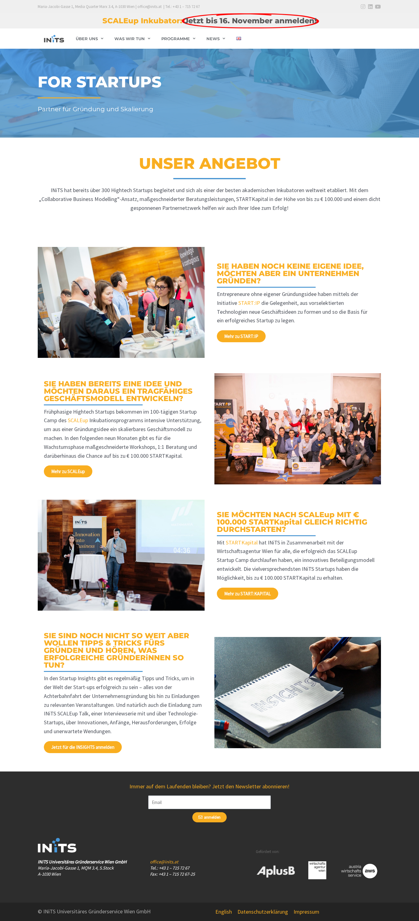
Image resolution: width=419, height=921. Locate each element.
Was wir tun (129, 38)
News (213, 38)
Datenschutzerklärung (262, 912)
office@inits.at (164, 862)
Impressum (306, 912)
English (223, 912)
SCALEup (78, 420)
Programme (175, 38)
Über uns (87, 38)
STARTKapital (242, 542)
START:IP (249, 302)
